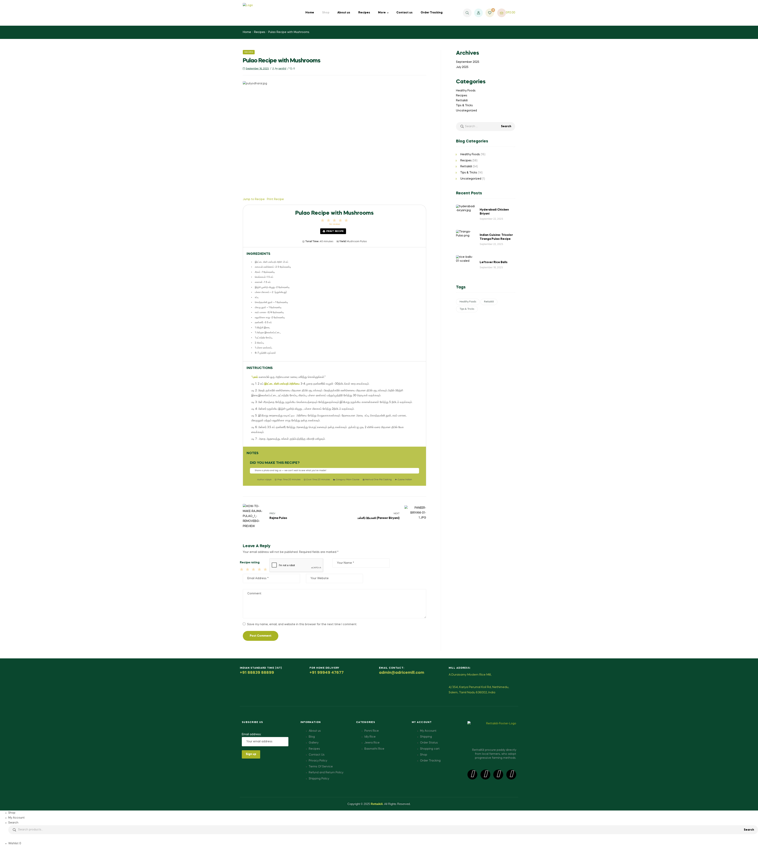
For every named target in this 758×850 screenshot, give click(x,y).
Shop (325, 12)
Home (309, 12)
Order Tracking (432, 12)
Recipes (364, 12)
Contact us (404, 12)
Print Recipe (335, 231)
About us (343, 12)
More (382, 12)
